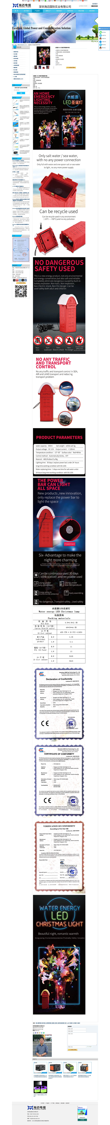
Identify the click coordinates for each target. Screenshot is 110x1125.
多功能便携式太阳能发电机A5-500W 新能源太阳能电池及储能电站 (25, 152)
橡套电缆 (15, 67)
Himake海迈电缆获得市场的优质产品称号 (21, 208)
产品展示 (37, 11)
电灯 (66, 1023)
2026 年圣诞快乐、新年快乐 (18, 160)
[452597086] (37, 1033)
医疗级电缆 (16, 58)
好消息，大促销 (16, 171)
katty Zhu (104, 35)
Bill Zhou (104, 44)
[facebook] (25, 280)
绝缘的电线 (16, 51)
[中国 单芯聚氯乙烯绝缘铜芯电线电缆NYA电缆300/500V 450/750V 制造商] (15, 130)
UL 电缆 (15, 76)
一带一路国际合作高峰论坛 (18, 186)
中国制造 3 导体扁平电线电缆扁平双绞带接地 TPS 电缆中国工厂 (24, 112)
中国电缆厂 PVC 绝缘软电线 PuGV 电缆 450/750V (24, 124)
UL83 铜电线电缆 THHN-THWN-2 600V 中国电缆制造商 (24, 118)
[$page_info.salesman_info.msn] (33, 1033)
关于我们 (26, 11)
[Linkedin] (20, 280)
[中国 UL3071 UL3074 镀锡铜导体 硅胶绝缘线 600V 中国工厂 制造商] (15, 147)
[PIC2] (55, 42)
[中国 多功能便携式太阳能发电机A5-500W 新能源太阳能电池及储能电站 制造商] (15, 152)
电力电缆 (15, 54)
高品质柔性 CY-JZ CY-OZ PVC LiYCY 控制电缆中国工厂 (24, 135)
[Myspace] (14, 280)
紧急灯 (71, 1023)
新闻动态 (70, 11)
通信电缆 (15, 56)
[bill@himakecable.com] (39, 1033)
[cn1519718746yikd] (42, 1033)
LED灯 (68, 1023)
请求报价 (95, 4)
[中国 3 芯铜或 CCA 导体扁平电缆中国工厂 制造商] (15, 141)
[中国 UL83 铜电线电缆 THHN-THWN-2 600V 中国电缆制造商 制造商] (15, 118)
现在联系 (21, 283)
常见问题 (81, 11)
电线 (36, 1023)
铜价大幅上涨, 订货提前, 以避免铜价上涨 (21, 192)
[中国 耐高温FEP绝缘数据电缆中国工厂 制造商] (15, 102)
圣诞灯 (78, 1023)
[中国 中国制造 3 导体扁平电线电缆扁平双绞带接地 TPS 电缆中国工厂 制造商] (15, 113)
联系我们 (59, 11)
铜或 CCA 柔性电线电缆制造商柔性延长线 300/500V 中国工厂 (24, 107)
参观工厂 (48, 11)
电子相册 (82, 1119)
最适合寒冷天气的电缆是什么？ (19, 179)
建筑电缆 (39, 1023)
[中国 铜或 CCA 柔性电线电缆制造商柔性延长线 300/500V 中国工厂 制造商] (15, 107)
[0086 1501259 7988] (44, 1033)
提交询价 (92, 11)
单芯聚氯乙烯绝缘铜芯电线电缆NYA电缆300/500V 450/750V (25, 129)
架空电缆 (15, 63)
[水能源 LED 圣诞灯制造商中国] (43, 55)
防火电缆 (15, 69)
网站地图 (62, 1103)
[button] (96, 28)
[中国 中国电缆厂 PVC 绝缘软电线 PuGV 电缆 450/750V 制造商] (15, 124)
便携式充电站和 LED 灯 (22, 44)
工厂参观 (52, 1103)
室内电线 (43, 1023)
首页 (13, 44)
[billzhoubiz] (35, 1033)
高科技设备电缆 (61, 1023)
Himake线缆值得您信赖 (17, 216)
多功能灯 (75, 1023)
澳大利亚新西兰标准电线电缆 (19, 74)
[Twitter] (23, 280)
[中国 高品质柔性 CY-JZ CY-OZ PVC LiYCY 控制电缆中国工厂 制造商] (15, 135)
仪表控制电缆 (16, 65)
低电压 (56, 1023)
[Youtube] (17, 280)
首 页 (16, 11)
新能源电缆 (16, 72)
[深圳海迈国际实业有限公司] (21, 7)
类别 (16, 44)
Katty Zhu (104, 38)
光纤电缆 (15, 60)
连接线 (53, 1023)
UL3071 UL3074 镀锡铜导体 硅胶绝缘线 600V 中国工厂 (24, 146)
